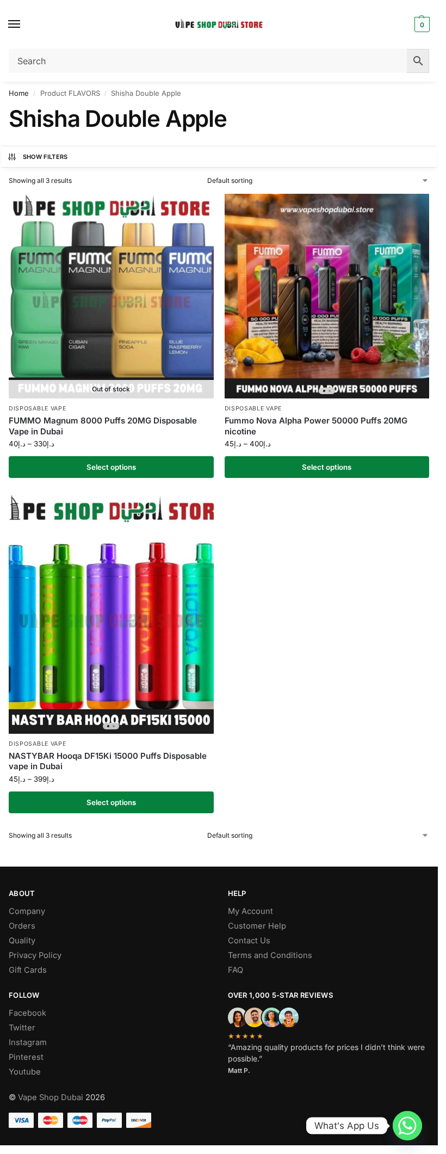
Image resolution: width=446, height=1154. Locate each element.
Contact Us (249, 941)
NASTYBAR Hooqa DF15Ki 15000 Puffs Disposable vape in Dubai (108, 761)
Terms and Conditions (270, 955)
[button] (421, 24)
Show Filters (45, 157)
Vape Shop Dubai (50, 1097)
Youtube (25, 1072)
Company (27, 911)
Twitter (22, 1028)
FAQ (235, 970)
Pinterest (26, 1057)
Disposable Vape (37, 408)
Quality (22, 941)
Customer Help (257, 926)
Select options (111, 467)
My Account (250, 911)
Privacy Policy (35, 955)
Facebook (27, 1013)
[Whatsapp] (407, 1125)
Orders (22, 926)
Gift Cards (28, 970)
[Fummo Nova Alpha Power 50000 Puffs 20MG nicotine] (327, 296)
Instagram (28, 1042)
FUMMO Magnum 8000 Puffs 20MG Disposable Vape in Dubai (103, 426)
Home (19, 93)
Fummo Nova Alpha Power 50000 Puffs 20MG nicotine (316, 426)
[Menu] (24, 24)
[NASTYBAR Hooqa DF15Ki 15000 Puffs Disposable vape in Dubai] (111, 614)
